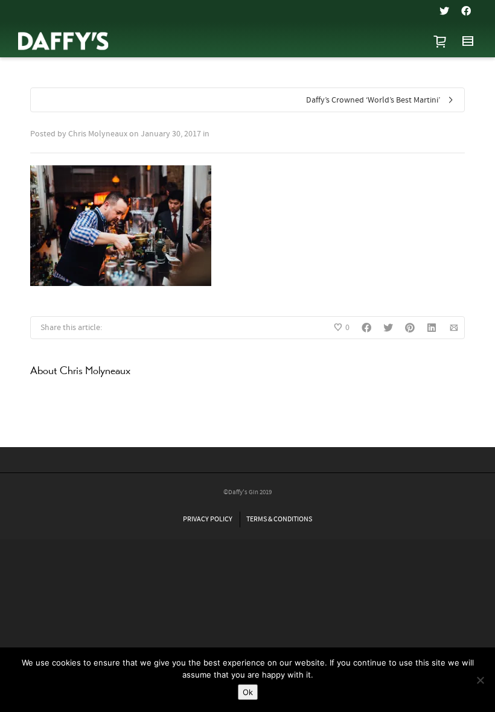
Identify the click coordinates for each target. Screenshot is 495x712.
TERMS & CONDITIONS (279, 519)
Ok (248, 692)
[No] (480, 680)
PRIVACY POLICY (207, 519)
